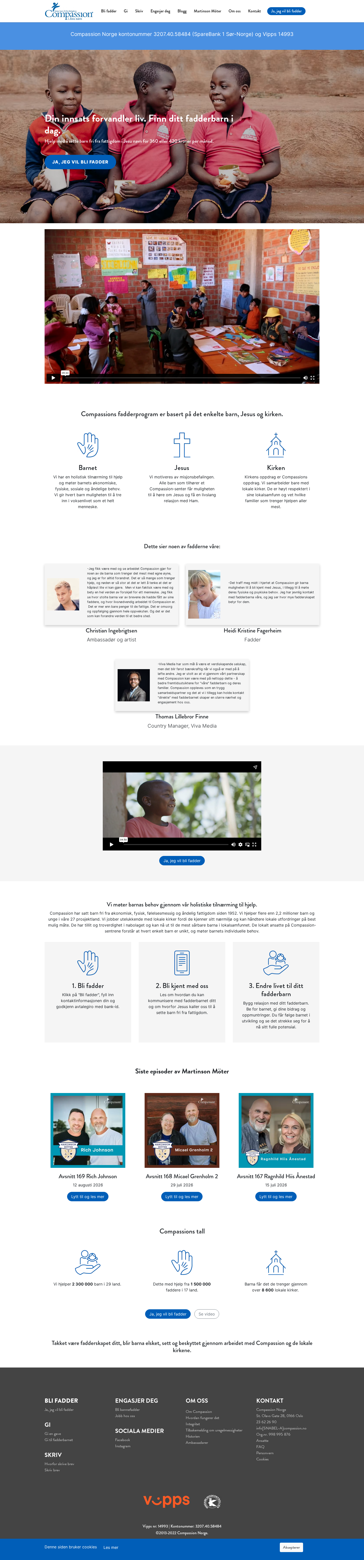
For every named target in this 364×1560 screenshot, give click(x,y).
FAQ (260, 1447)
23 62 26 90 (266, 1422)
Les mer (111, 1547)
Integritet (193, 1424)
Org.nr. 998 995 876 (273, 1434)
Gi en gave (53, 1434)
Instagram (122, 1446)
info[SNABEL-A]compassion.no (281, 1428)
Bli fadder (108, 11)
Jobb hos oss (125, 1416)
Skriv (139, 11)
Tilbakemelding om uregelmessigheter (214, 1430)
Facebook (122, 1440)
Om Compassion (199, 1412)
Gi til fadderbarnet (59, 1440)
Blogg (182, 11)
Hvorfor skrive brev (59, 1464)
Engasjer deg (160, 11)
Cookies (262, 1459)
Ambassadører (197, 1443)
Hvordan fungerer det (202, 1418)
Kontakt (254, 11)
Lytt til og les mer (87, 1196)
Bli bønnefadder (127, 1410)
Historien (193, 1436)
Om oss (235, 11)
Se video (207, 1314)
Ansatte (262, 1441)
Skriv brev (52, 1470)
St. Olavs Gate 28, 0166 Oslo (279, 1416)
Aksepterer (291, 1547)
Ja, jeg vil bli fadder (286, 11)
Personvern (265, 1453)
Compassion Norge (271, 1410)
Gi (126, 11)
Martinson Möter (207, 11)
